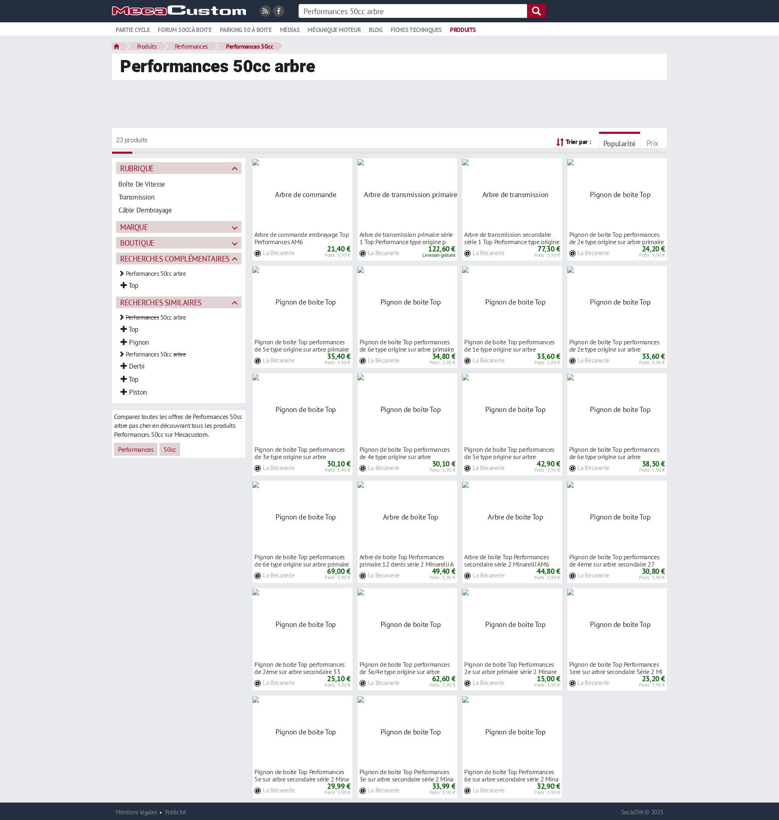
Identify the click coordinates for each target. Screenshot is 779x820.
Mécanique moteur (334, 30)
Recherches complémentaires (175, 258)
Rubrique (137, 168)
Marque (134, 227)
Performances (191, 46)
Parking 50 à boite (246, 30)
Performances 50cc (249, 46)
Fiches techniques (416, 30)
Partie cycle (133, 30)
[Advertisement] (389, 105)
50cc (170, 449)
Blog (375, 30)
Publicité (175, 812)
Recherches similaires (161, 302)
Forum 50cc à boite (184, 30)
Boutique (137, 243)
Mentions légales (136, 812)
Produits (463, 30)
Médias (290, 30)
